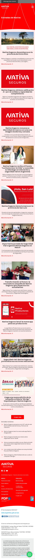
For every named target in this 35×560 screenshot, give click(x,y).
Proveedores (4, 491)
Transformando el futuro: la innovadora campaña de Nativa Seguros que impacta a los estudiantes (17, 284)
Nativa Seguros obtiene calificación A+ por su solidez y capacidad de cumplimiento (17, 92)
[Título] (2, 470)
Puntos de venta (5, 481)
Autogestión (4, 494)
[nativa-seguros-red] (5, 7)
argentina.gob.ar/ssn (26, 555)
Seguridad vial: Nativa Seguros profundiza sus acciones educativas (17, 360)
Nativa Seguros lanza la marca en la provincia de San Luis (17, 207)
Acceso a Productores (7, 489)
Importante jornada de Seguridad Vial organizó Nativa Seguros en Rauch (17, 245)
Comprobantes (20, 493)
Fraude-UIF (19, 496)
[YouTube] (7, 470)
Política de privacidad (21, 483)
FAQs (2, 486)
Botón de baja (19, 481)
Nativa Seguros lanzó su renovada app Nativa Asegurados (17, 432)
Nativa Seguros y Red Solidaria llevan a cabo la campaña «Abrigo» (18, 455)
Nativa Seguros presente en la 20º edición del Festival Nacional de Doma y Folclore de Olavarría (18, 425)
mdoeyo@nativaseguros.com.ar (9, 535)
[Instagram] (4, 471)
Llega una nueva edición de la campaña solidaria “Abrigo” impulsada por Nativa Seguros (17, 399)
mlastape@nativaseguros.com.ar (9, 529)
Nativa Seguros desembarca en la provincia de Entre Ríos (17, 53)
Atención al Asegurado (22, 490)
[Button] (2, 425)
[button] (32, 7)
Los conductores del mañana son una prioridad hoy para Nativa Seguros (18, 450)
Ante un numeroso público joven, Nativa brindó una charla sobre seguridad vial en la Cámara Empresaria (18, 443)
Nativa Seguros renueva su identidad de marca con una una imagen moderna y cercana (17, 130)
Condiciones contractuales (19, 486)
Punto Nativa (4, 483)
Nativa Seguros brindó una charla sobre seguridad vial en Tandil (16, 437)
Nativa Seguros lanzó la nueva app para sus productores (17, 322)
